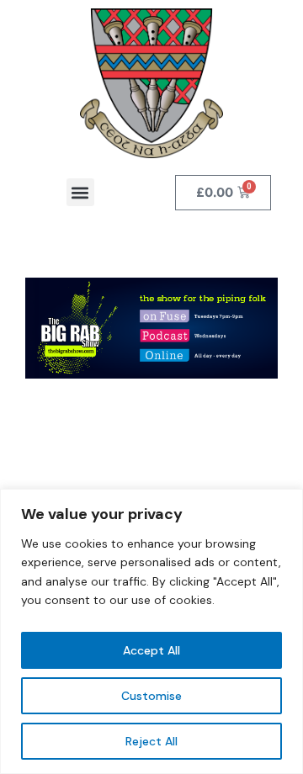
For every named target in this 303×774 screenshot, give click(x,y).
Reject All (151, 741)
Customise (151, 695)
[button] (80, 192)
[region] (151, 631)
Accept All (151, 650)
